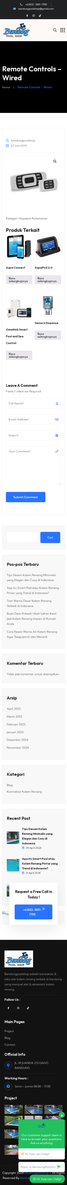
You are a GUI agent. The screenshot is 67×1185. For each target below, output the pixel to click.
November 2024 (18, 747)
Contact (9, 1044)
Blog (10, 785)
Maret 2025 (14, 716)
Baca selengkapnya (18, 279)
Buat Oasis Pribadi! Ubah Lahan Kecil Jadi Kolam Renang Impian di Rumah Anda (31, 619)
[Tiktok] (40, 15)
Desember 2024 (17, 740)
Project (9, 1031)
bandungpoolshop (23, 140)
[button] (55, 161)
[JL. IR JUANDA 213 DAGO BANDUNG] (8, 1065)
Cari (50, 537)
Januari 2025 (15, 732)
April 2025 (14, 708)
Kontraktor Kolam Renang (24, 791)
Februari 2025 (16, 724)
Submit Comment (25, 497)
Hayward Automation (33, 218)
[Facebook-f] (27, 15)
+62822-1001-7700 (32, 912)
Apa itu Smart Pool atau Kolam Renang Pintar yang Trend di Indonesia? (40, 863)
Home (6, 87)
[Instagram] (33, 15)
